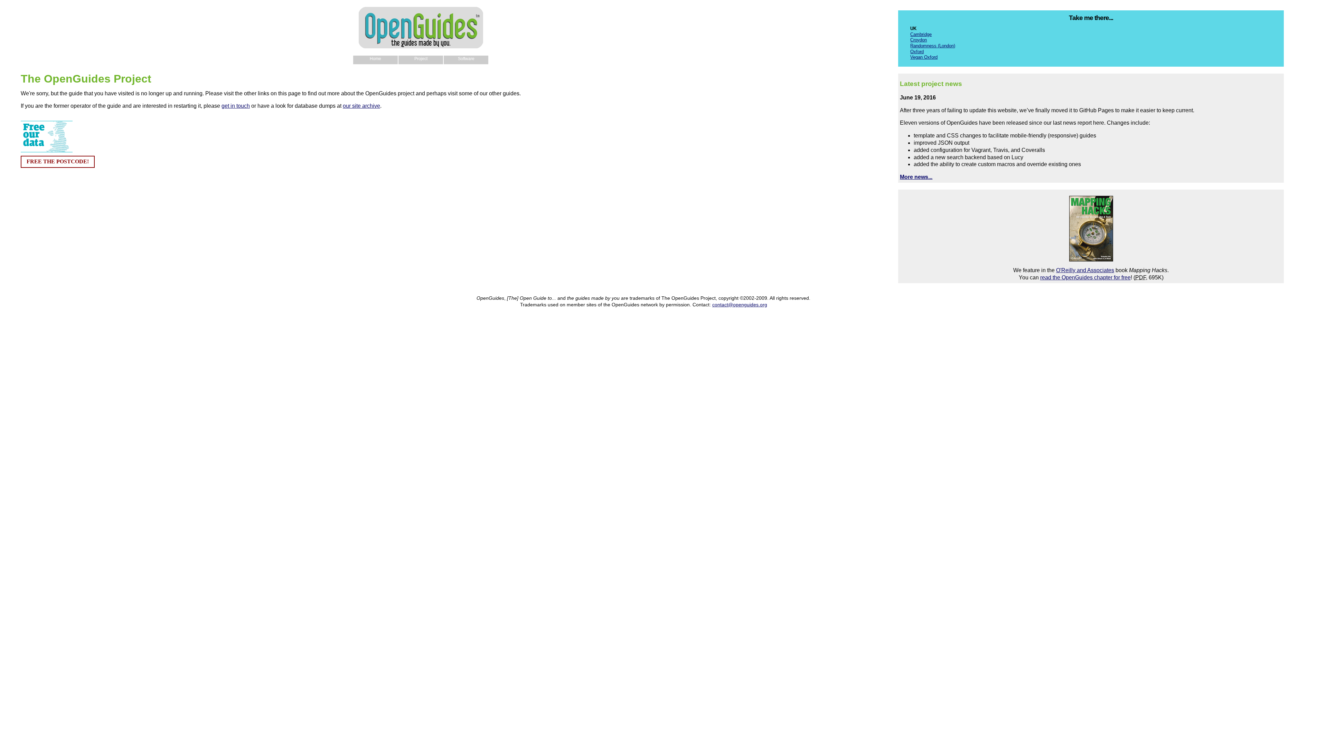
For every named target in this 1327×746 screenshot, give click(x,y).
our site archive (361, 106)
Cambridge (921, 34)
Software (466, 58)
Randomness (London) (932, 45)
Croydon (918, 39)
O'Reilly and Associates (1085, 270)
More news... (916, 177)
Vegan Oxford (924, 57)
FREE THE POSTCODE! (58, 161)
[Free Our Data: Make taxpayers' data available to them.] (47, 150)
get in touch (236, 106)
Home (375, 58)
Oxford (917, 51)
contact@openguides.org (739, 304)
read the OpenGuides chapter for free (1085, 277)
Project (420, 58)
